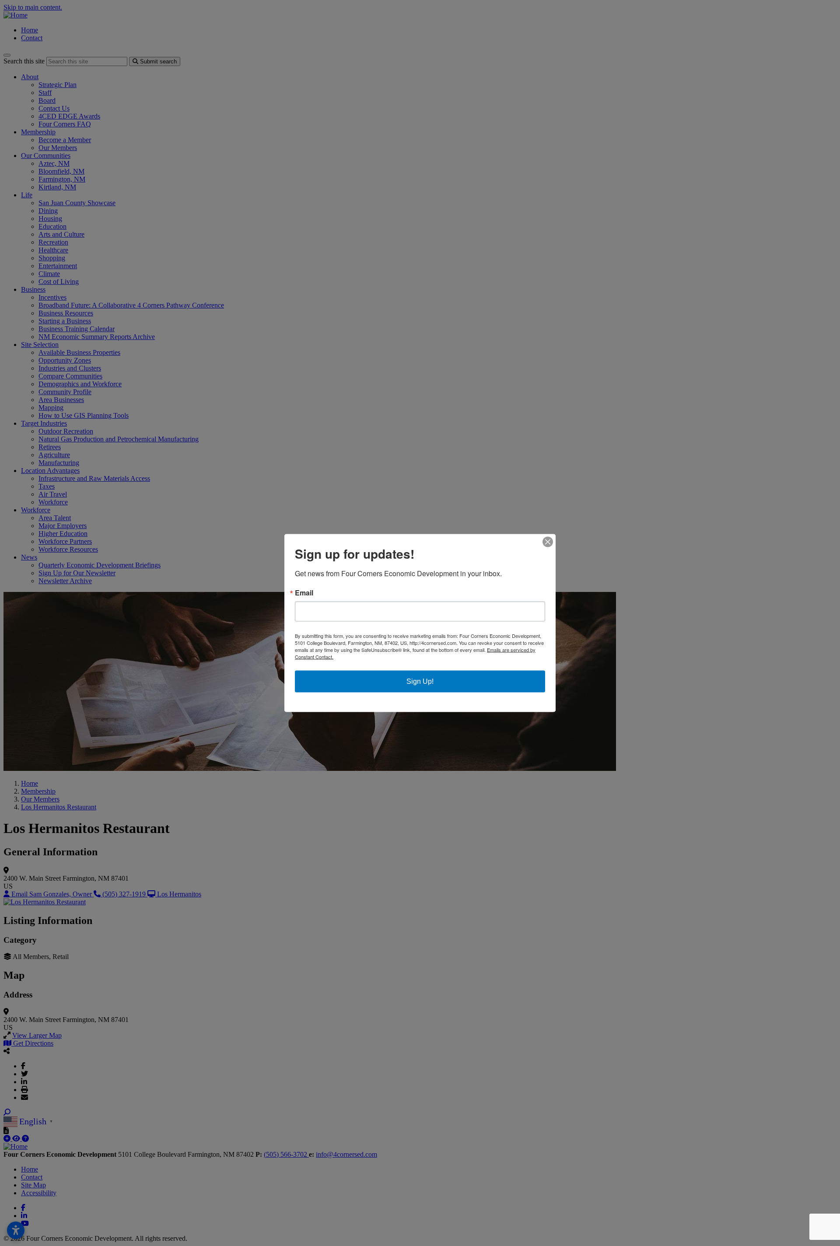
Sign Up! (420, 681)
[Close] (547, 542)
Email (304, 592)
